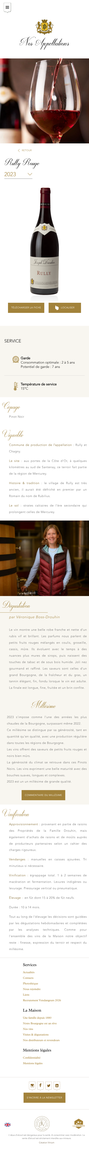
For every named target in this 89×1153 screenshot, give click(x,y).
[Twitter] (48, 1086)
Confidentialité (31, 1057)
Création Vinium (46, 1142)
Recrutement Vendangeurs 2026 (42, 1000)
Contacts (28, 978)
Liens (26, 994)
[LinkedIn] (57, 1086)
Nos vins (28, 1029)
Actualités (29, 972)
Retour (27, 150)
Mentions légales (33, 1063)
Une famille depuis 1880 (37, 1018)
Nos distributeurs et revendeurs (41, 1040)
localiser (68, 307)
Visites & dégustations (36, 1034)
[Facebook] (40, 1086)
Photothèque (30, 983)
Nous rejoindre (32, 989)
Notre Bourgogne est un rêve (40, 1023)
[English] (7, 1123)
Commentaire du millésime (43, 795)
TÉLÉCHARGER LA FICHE (26, 307)
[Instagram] (32, 1086)
